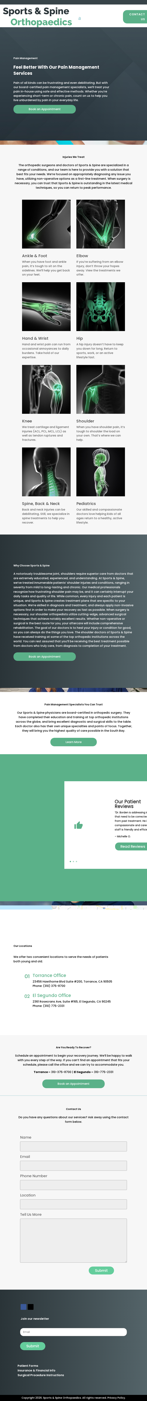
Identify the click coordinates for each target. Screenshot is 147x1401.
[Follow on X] (31, 1307)
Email (25, 1156)
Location (27, 1195)
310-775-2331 (103, 1072)
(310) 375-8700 (54, 986)
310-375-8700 (61, 1072)
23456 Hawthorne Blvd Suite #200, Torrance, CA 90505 (72, 981)
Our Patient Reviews (128, 804)
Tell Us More (31, 1214)
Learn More (74, 742)
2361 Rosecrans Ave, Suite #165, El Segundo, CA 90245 (72, 1001)
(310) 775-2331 (53, 1006)
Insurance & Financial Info (36, 1370)
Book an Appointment (45, 109)
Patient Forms (28, 1366)
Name (25, 1137)
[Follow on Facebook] (23, 1307)
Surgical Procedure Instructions (41, 1375)
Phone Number (33, 1175)
